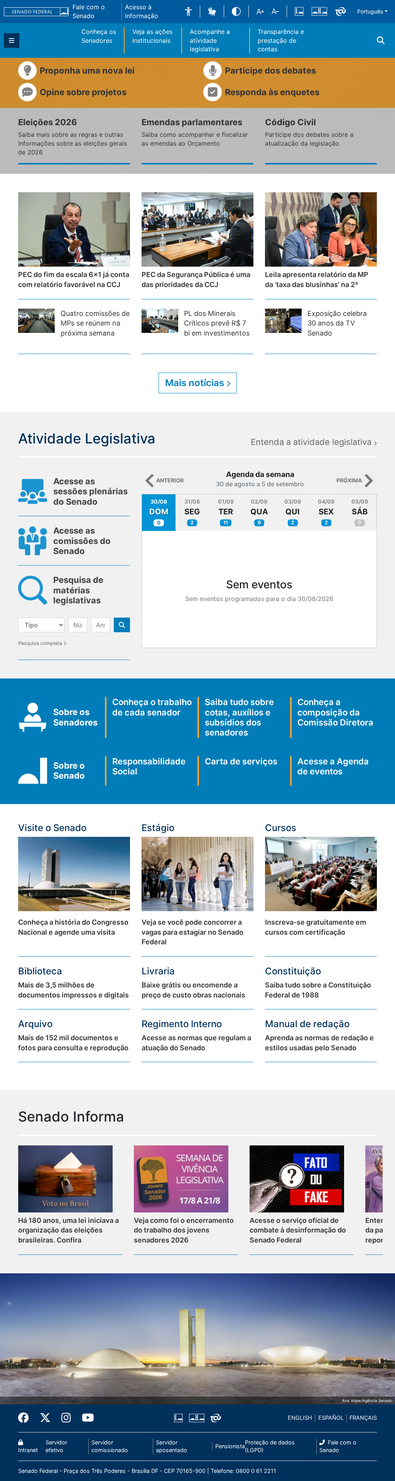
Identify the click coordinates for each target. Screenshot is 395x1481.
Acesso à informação (141, 11)
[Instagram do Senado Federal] (66, 1418)
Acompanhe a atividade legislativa (210, 40)
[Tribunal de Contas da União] (340, 11)
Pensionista (230, 1446)
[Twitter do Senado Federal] (45, 1418)
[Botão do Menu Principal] (11, 40)
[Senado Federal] (36, 11)
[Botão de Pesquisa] (122, 625)
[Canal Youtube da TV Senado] (85, 1418)
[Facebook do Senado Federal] (26, 1418)
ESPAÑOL (331, 1417)
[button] (188, 11)
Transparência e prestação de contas (281, 40)
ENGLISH (300, 1417)
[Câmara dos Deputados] (299, 11)
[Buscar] (380, 40)
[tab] (159, 512)
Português (370, 11)
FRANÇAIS (363, 1417)
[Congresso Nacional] (319, 11)
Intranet (28, 1450)
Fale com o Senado (89, 11)
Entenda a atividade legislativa (312, 442)
